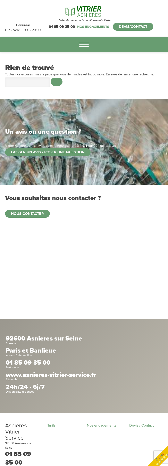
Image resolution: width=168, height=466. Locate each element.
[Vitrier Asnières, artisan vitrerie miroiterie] (84, 11)
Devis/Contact (133, 26)
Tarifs (51, 425)
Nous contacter (27, 213)
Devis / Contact (141, 425)
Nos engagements (93, 27)
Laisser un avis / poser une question (48, 152)
